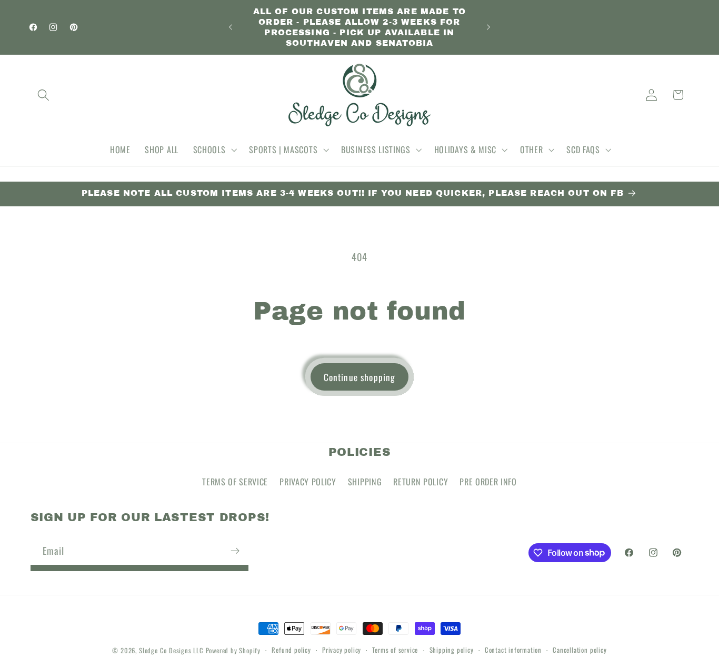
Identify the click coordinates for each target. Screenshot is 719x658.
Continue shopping (360, 377)
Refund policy (291, 650)
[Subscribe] (235, 550)
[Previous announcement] (230, 27)
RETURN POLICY (420, 481)
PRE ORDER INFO (488, 481)
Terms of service (395, 650)
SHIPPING (365, 481)
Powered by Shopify (233, 650)
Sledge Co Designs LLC (171, 650)
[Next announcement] (488, 27)
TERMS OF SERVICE (235, 481)
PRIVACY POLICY (307, 481)
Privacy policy (341, 650)
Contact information (513, 650)
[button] (44, 95)
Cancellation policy (579, 650)
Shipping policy (452, 650)
